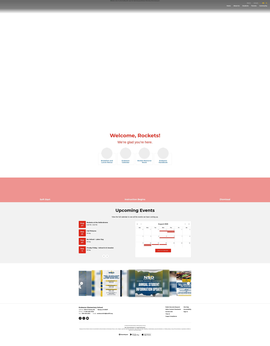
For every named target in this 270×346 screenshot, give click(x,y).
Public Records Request (172, 307)
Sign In (186, 311)
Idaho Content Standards (173, 309)
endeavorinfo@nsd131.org (105, 313)
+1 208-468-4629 (89, 311)
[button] (257, 3)
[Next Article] (188, 283)
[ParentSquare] (123, 334)
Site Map (186, 307)
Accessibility (187, 309)
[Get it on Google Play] (134, 334)
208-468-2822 (86, 313)
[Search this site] (266, 3)
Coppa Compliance (171, 316)
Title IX (167, 314)
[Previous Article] (81, 283)
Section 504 (169, 311)
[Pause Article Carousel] (154, 295)
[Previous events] (103, 256)
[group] (45, 190)
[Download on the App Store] (146, 334)
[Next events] (107, 256)
